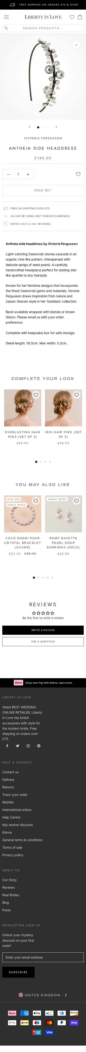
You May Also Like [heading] (43, 484)
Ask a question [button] (43, 641)
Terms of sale (12, 847)
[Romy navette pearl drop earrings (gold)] (63, 513)
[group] (22, 419)
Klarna (7, 832)
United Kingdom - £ (45, 995)
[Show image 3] (48, 127)
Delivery (8, 779)
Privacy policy (12, 855)
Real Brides (10, 895)
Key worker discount (17, 825)
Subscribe (18, 972)
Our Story (9, 880)
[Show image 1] (38, 127)
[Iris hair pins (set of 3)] (63, 407)
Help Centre (11, 817)
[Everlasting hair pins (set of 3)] (22, 407)
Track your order (14, 795)
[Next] (56, 127)
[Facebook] (7, 745)
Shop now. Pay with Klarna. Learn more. (48, 682)
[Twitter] (17, 745)
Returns (8, 787)
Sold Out (43, 190)
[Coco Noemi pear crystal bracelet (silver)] (22, 513)
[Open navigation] (6, 17)
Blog (5, 902)
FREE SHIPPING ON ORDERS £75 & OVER (48, 4)
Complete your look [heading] (43, 378)
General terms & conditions (22, 840)
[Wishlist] (72, 17)
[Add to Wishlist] (78, 174)
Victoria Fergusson (43, 138)
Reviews (8, 887)
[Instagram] (28, 745)
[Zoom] (76, 45)
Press (6, 910)
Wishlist (8, 802)
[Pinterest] (38, 745)
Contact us (10, 772)
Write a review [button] (43, 630)
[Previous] (29, 127)
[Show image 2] (43, 127)
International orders (16, 810)
